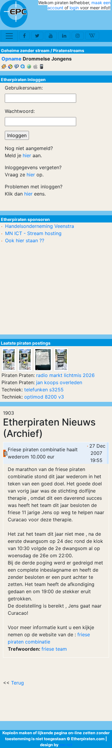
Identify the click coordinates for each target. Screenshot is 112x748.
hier (27, 155)
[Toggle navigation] (9, 36)
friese (48, 649)
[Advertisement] (76, 20)
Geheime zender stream (25, 50)
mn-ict (65, 744)
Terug (17, 683)
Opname (11, 59)
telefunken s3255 (44, 390)
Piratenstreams (68, 50)
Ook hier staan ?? (24, 240)
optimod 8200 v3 (44, 397)
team (61, 649)
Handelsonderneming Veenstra (39, 226)
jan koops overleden (59, 382)
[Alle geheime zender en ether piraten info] (13, 13)
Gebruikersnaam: (24, 88)
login (74, 7)
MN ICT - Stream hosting (33, 233)
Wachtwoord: (20, 111)
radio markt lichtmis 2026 (65, 375)
